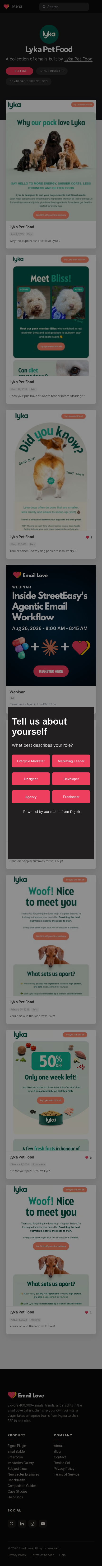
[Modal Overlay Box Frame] (51, 783)
